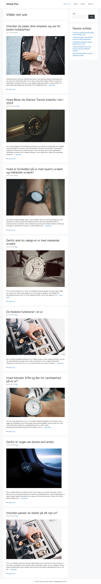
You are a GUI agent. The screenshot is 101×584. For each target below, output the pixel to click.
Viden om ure (67, 4)
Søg (74, 13)
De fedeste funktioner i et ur (24, 311)
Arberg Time (12, 4)
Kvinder (83, 4)
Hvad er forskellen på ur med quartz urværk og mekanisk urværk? (82, 48)
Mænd (75, 4)
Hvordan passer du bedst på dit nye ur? (31, 513)
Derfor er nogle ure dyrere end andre (30, 442)
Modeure (90, 4)
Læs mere (52, 85)
